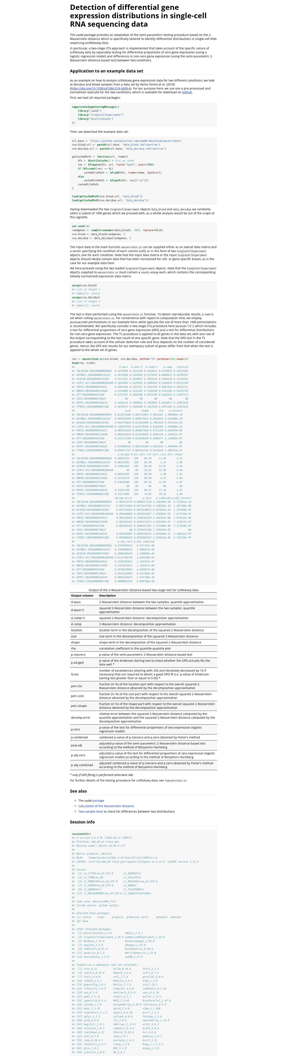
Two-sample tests (90, 811)
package (94, 800)
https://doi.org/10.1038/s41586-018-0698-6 (100, 88)
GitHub (187, 92)
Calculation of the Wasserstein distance (106, 806)
